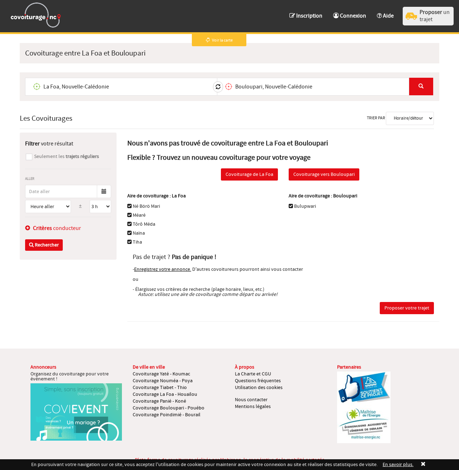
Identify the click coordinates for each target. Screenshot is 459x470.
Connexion (352, 15)
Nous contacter (251, 400)
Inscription (308, 15)
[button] (385, 12)
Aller (29, 178)
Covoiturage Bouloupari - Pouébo (168, 408)
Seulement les (66, 156)
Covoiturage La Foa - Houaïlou (165, 394)
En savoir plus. (398, 464)
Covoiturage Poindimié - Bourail (166, 415)
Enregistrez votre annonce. (162, 269)
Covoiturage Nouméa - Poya (163, 381)
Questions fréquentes (258, 381)
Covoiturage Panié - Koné (159, 401)
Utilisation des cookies (259, 387)
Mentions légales (253, 406)
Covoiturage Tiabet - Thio (160, 387)
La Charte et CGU (253, 374)
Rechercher (46, 245)
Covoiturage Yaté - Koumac (161, 374)
